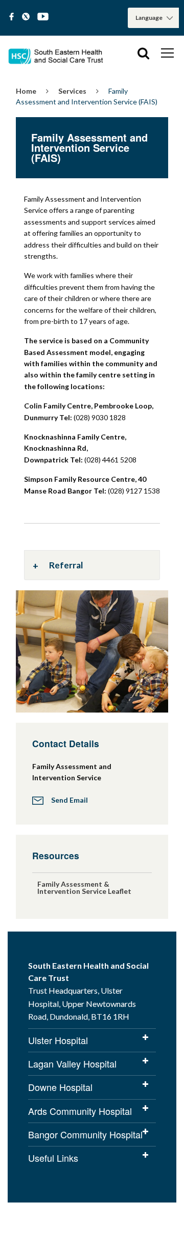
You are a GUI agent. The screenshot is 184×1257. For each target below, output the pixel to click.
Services (72, 91)
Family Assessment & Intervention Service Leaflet (84, 887)
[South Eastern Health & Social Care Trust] (56, 53)
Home (26, 91)
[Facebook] (11, 17)
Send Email (69, 800)
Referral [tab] (66, 565)
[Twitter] (25, 17)
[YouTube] (43, 17)
